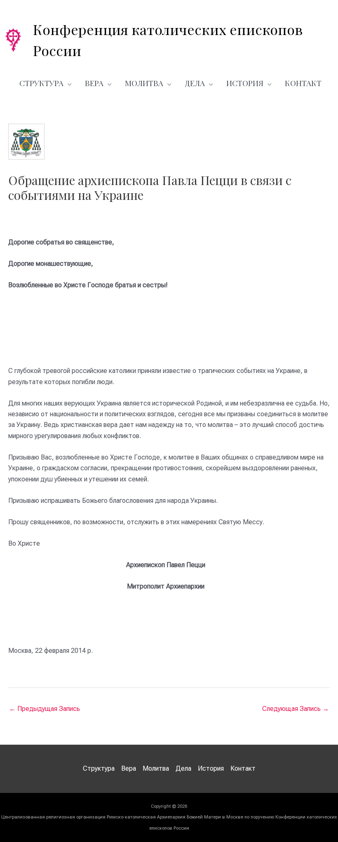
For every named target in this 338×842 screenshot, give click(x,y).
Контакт (303, 82)
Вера (94, 82)
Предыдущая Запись (44, 709)
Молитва (144, 82)
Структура (41, 82)
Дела (195, 82)
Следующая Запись (295, 709)
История (244, 82)
